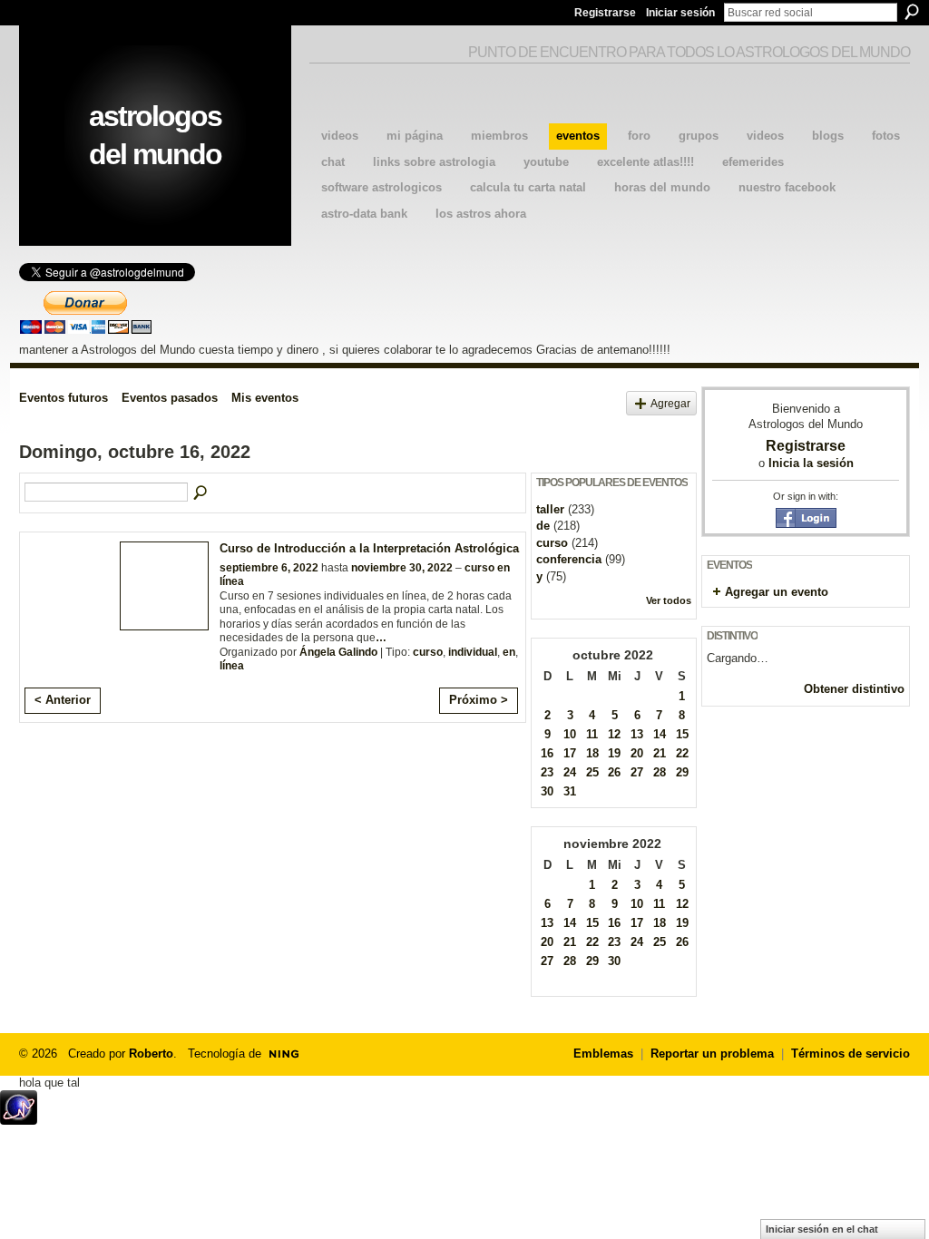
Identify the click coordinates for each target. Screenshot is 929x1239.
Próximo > (478, 700)
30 (547, 791)
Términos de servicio (850, 1053)
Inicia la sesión (811, 463)
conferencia (568, 559)
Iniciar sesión (680, 12)
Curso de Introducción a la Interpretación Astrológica (369, 548)
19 (614, 753)
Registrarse (605, 12)
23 (547, 772)
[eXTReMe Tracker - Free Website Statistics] (18, 1119)
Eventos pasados (170, 398)
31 (569, 791)
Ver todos (668, 600)
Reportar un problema (712, 1053)
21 (659, 753)
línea (232, 665)
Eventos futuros (63, 398)
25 (592, 772)
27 (637, 772)
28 (659, 772)
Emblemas (603, 1053)
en (509, 652)
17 (569, 753)
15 (682, 734)
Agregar (670, 403)
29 (682, 772)
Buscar (912, 12)
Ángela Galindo (338, 652)
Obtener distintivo (854, 689)
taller (550, 509)
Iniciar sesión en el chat (822, 1229)
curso (428, 652)
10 (569, 734)
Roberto (151, 1053)
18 (592, 753)
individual (472, 652)
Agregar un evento (776, 592)
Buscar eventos (201, 493)
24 (569, 772)
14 (659, 734)
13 (637, 734)
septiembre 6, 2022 (269, 567)
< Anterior (62, 700)
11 (592, 734)
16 (547, 753)
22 (682, 753)
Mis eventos (264, 398)
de (543, 525)
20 (637, 753)
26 (614, 772)
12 (614, 734)
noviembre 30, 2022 (402, 567)
